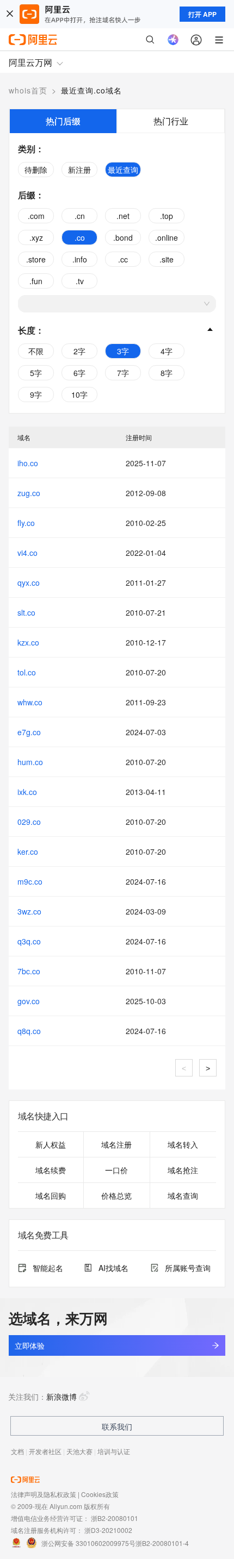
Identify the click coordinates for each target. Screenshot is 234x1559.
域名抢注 (183, 1169)
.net (123, 215)
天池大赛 (79, 1451)
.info (79, 259)
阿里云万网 (30, 62)
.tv (80, 281)
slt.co (26, 612)
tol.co (26, 672)
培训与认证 (113, 1451)
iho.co (27, 463)
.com (36, 215)
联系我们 (117, 1426)
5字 (36, 372)
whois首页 (28, 90)
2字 (79, 351)
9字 (36, 394)
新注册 (79, 169)
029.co (29, 821)
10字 (79, 394)
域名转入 (183, 1144)
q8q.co (29, 1030)
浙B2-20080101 (114, 1518)
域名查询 (183, 1195)
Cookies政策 (100, 1494)
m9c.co (29, 881)
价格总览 (116, 1195)
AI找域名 (113, 1267)
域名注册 (116, 1144)
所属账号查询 (188, 1267)
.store (36, 259)
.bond (123, 237)
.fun (35, 281)
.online (166, 237)
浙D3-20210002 (108, 1530)
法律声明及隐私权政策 (43, 1494)
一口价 (116, 1169)
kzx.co (28, 642)
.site (166, 259)
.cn (80, 215)
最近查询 (123, 169)
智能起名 (48, 1267)
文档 (17, 1451)
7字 (123, 372)
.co (80, 237)
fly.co (26, 522)
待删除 (35, 169)
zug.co (28, 492)
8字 (167, 372)
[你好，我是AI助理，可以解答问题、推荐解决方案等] (173, 39)
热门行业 (170, 121)
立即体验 (29, 1345)
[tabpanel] (117, 273)
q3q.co (29, 941)
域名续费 (50, 1169)
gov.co (28, 1000)
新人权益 (50, 1144)
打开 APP (202, 14)
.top (166, 215)
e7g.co (29, 732)
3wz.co (29, 911)
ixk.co (27, 791)
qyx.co (28, 582)
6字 (79, 372)
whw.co (29, 702)
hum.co (30, 761)
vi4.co (27, 552)
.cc (123, 259)
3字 (123, 351)
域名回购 (50, 1195)
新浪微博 (61, 1396)
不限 (36, 351)
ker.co (27, 851)
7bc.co (28, 971)
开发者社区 (45, 1451)
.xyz (36, 237)
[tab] (63, 121)
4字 (167, 351)
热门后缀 (63, 121)
